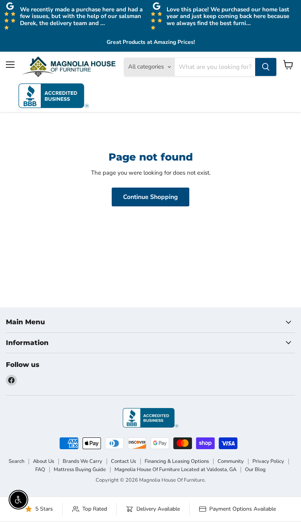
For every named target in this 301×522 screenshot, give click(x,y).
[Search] (265, 67)
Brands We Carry (82, 461)
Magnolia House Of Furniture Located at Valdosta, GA (175, 469)
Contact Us (123, 461)
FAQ (40, 469)
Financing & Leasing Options (177, 461)
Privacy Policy (268, 461)
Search (16, 461)
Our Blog (255, 469)
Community (231, 461)
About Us (43, 461)
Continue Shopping (150, 197)
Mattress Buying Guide (80, 469)
